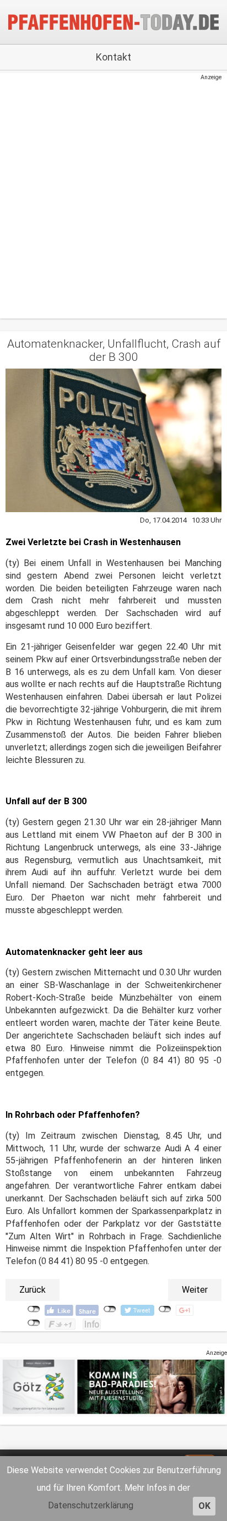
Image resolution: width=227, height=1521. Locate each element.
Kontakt (113, 57)
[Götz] (113, 1386)
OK (204, 1506)
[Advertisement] (108, 194)
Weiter (195, 1289)
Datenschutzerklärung (90, 1505)
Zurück (32, 1289)
